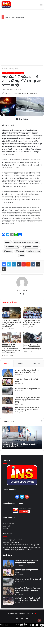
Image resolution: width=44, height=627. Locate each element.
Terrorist (20, 251)
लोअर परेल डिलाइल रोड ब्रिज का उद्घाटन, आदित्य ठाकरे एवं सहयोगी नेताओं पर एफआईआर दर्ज (11, 323)
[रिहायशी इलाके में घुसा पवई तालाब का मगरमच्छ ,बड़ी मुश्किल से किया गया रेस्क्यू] (7, 400)
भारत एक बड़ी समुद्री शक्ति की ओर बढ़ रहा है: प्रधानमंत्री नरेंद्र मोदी (19, 445)
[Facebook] (4, 264)
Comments (36, 364)
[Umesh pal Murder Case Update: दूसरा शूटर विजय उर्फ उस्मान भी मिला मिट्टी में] (32, 337)
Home (5, 69)
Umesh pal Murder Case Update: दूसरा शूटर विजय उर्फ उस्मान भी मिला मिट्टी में (32, 347)
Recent (6, 364)
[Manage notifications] (39, 620)
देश (16, 73)
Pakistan (8, 251)
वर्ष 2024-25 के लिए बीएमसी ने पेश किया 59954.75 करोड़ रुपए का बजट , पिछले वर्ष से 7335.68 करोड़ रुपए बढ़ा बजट (11, 349)
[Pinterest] (23, 264)
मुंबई (22, 73)
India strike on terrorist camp (26, 242)
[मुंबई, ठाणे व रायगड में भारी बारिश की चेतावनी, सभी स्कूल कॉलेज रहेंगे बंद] (7, 410)
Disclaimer (6, 528)
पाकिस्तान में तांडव (34, 251)
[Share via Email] (38, 264)
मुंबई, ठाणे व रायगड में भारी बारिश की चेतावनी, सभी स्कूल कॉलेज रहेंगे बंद (27, 409)
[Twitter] (9, 264)
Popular (20, 364)
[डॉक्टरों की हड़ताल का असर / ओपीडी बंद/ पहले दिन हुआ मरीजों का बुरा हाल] (32, 312)
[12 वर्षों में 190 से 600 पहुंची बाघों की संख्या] (7, 382)
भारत (22, 255)
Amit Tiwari (8, 93)
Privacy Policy (7, 526)
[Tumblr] (19, 264)
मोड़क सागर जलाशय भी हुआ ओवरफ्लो (28, 388)
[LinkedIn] (14, 264)
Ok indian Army (13, 247)
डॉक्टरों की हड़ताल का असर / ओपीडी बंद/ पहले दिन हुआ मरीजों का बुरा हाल (32, 322)
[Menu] (41, 5)
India (8, 242)
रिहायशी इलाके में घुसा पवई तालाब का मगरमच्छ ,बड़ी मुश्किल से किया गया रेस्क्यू (27, 400)
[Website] (20, 294)
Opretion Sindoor (31, 247)
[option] (22, 437)
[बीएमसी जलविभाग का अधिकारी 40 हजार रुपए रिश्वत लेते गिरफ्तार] (7, 373)
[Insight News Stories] (6, 4)
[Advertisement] (22, 42)
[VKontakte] (33, 264)
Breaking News (13, 69)
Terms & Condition (8, 523)
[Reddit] (28, 264)
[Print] (4, 269)
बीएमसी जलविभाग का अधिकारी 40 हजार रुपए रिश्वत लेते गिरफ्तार (27, 371)
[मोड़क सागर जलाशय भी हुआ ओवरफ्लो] (7, 391)
